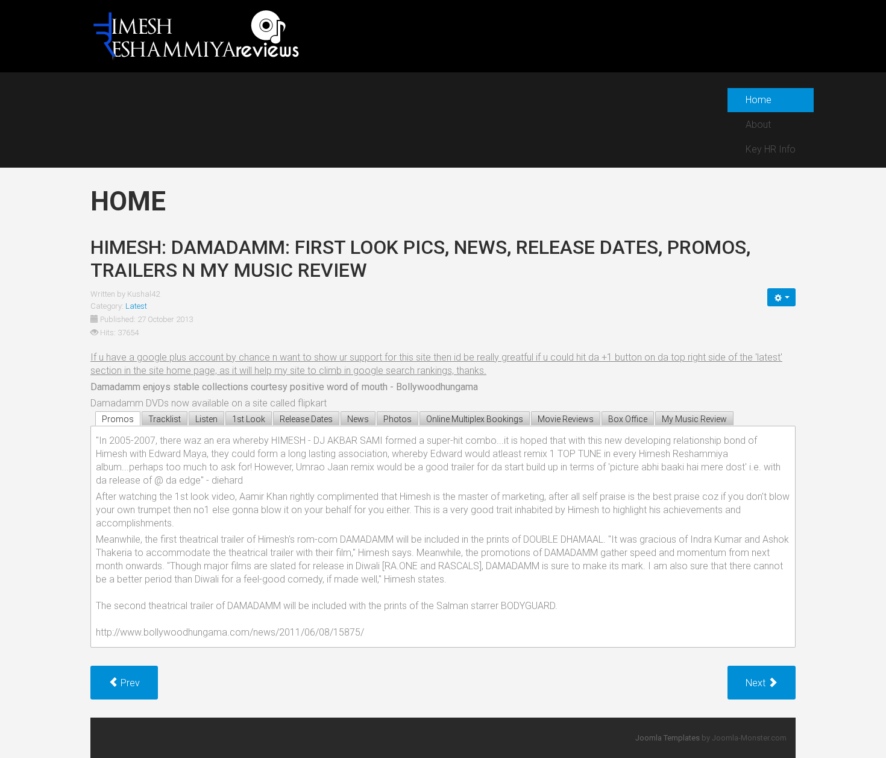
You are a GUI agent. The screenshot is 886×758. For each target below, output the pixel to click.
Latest (136, 306)
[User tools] (781, 297)
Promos (118, 419)
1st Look (248, 419)
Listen (206, 419)
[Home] (195, 35)
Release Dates (306, 419)
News (358, 419)
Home (758, 100)
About (758, 124)
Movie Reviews (566, 419)
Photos (397, 419)
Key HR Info (771, 149)
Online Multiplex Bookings (474, 419)
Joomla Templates (667, 737)
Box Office (627, 419)
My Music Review (694, 419)
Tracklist (164, 419)
